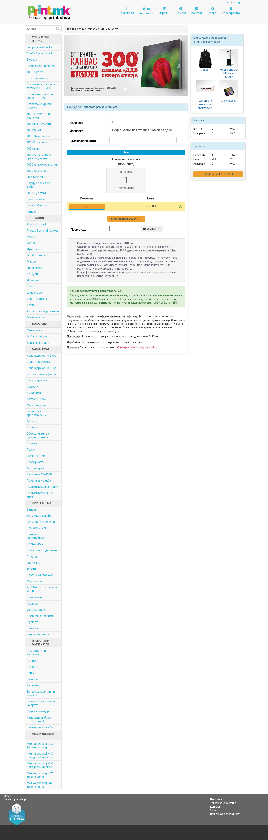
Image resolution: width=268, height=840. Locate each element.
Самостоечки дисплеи (42, 550)
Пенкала (32, 679)
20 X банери (35, 177)
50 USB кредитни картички (38, 115)
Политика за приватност (225, 813)
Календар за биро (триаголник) (39, 719)
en (233, 2)
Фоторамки (34, 330)
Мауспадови (35, 581)
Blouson (32, 59)
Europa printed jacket (40, 47)
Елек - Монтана (37, 299)
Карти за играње (38, 342)
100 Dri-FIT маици (39, 123)
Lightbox (32, 622)
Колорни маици (37, 78)
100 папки (33, 148)
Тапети (31, 569)
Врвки (31, 305)
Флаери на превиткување (37, 413)
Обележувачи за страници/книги (38, 435)
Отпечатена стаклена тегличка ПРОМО (41, 86)
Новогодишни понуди (41, 66)
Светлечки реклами (40, 616)
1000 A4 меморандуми (42, 164)
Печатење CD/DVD (39, 474)
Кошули (32, 274)
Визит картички (37, 380)
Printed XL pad (36, 224)
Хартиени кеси (36, 399)
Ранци (31, 237)
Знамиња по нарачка (41, 522)
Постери (32, 427)
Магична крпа (36, 317)
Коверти (32, 386)
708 (214, 159)
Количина (76, 123)
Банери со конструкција (35, 536)
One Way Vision (37, 528)
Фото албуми (35, 468)
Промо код (78, 229)
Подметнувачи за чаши (42, 486)
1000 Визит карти (38, 136)
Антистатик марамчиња (43, 311)
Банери (32, 509)
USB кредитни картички (36, 652)
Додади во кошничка (126, 218)
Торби (31, 243)
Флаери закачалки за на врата (41, 703)
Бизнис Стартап (37, 205)
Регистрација (231, 13)
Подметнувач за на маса (40, 494)
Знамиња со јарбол (39, 515)
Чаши (30, 673)
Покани (32, 443)
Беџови (32, 667)
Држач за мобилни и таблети (41, 693)
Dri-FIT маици (36, 255)
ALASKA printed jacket (41, 53)
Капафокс (33, 628)
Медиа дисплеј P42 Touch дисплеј (40, 775)
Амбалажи (34, 393)
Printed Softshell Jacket (42, 230)
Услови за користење (223, 803)
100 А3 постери (37, 142)
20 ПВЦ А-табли (37, 193)
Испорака (76, 131)
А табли (32, 556)
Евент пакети (36, 199)
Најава (212, 13)
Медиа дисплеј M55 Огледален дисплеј (40, 765)
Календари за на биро (41, 355)
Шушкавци (34, 292)
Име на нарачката (83, 141)
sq (238, 2)
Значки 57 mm (36, 456)
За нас (214, 810)
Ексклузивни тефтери (41, 374)
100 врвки (34, 130)
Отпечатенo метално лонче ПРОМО (40, 96)
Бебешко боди (37, 336)
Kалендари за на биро (41, 727)
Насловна (216, 799)
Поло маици (35, 268)
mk (229, 2)
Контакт (196, 13)
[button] (73, 65)
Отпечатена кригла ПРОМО (39, 105)
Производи (126, 13)
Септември (126, 188)
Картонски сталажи (40, 575)
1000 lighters (35, 72)
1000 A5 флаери (37, 170)
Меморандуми (36, 405)
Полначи (32, 660)
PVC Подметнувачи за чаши (42, 589)
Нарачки (164, 13)
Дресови (33, 249)
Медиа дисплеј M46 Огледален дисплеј (40, 755)
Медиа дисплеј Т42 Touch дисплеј (40, 784)
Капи (30, 286)
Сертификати (35, 462)
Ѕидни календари (39, 362)
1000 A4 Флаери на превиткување (39, 156)
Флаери (32, 421)
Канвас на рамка (38, 634)
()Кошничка (146, 11)
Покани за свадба (39, 480)
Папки (31, 449)
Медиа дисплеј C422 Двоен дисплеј (40, 745)
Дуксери (33, 280)
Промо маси (35, 544)
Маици (31, 261)
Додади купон (151, 228)
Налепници (34, 597)
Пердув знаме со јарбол (38, 185)
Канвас (31, 211)
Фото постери (36, 609)
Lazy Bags (33, 562)
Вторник (126, 171)
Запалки (32, 685)
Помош (181, 13)
